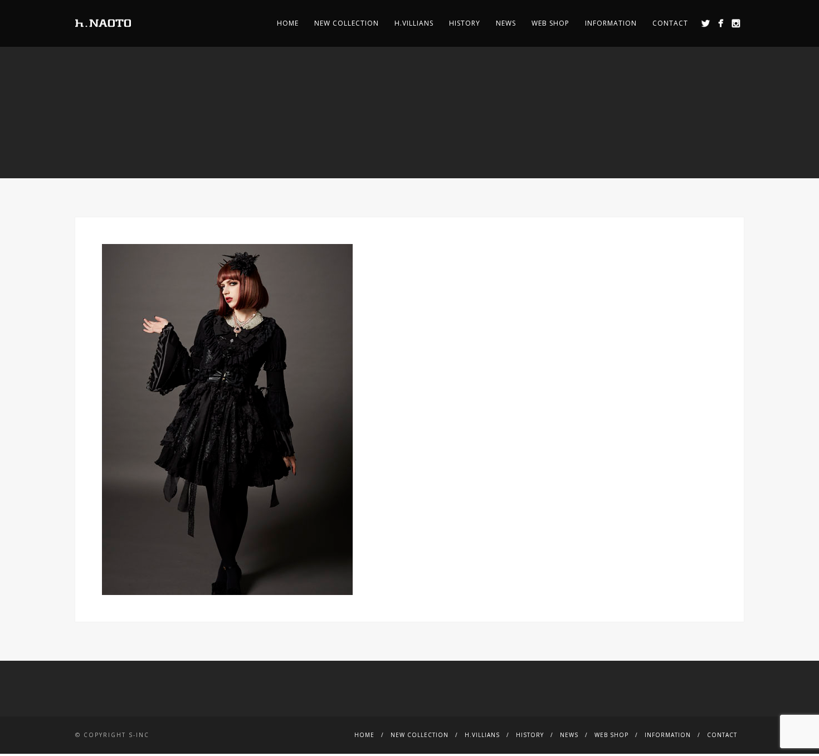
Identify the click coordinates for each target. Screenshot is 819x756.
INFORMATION (611, 23)
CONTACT (670, 23)
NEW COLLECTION (346, 23)
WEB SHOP (550, 23)
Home (288, 23)
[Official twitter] (706, 23)
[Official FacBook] (721, 23)
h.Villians (413, 23)
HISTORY (464, 23)
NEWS (506, 23)
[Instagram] (736, 23)
